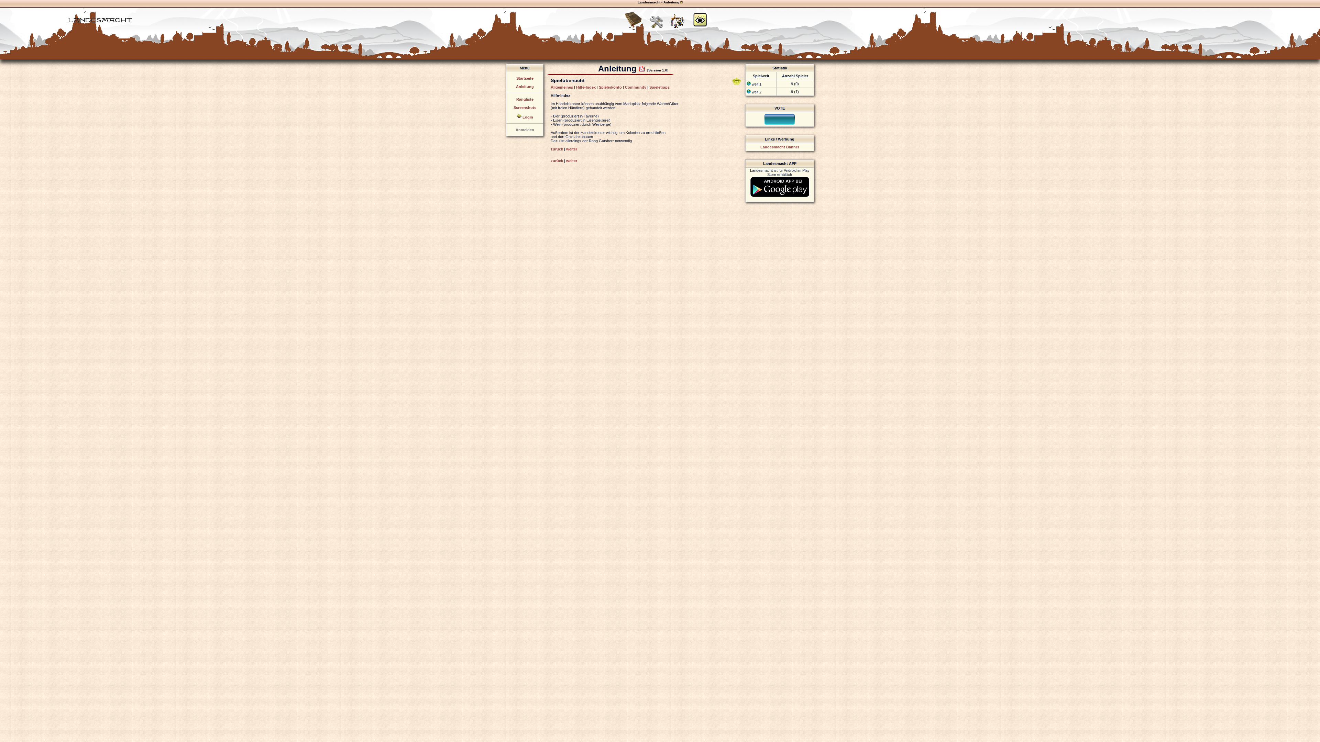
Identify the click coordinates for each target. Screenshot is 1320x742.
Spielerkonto (610, 87)
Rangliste (525, 99)
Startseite (525, 78)
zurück (557, 149)
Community (635, 87)
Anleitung (525, 87)
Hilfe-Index (586, 87)
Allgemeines (562, 87)
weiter (571, 149)
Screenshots (525, 107)
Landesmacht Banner (779, 147)
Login (527, 117)
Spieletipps (659, 87)
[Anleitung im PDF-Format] (642, 68)
